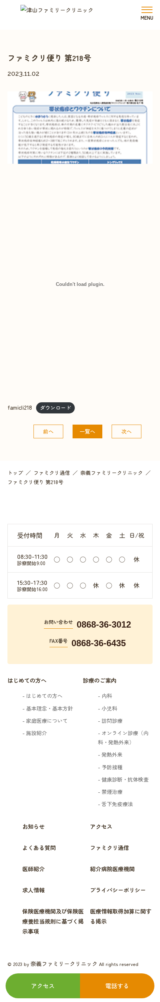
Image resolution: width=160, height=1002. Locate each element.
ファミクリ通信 (109, 847)
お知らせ (33, 826)
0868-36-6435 (98, 643)
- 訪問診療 (110, 720)
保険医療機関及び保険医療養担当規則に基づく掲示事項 (53, 921)
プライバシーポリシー (118, 890)
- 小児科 (107, 708)
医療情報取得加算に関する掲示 (120, 916)
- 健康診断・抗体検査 (123, 779)
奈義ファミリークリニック (64, 963)
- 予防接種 (110, 767)
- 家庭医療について (45, 720)
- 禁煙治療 (110, 791)
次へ (126, 431)
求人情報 (33, 890)
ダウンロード (55, 407)
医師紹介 (33, 869)
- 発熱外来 (110, 754)
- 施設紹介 (34, 733)
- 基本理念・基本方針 (47, 708)
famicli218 (19, 407)
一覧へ (87, 431)
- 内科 (105, 695)
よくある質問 (39, 847)
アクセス (101, 826)
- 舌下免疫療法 (115, 804)
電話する (117, 985)
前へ (48, 431)
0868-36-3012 (104, 624)
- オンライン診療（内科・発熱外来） (123, 737)
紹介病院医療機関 (112, 869)
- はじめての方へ (42, 695)
